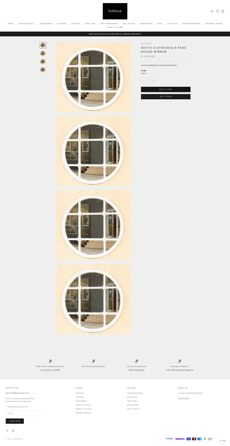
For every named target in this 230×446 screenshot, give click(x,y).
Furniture (90, 24)
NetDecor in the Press (84, 409)
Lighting (75, 24)
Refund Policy (132, 401)
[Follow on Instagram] (13, 430)
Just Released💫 (26, 24)
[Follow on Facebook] (7, 430)
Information (80, 397)
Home (10, 24)
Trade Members (81, 401)
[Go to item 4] (43, 70)
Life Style (172, 24)
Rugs (159, 24)
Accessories (46, 24)
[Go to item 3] (43, 62)
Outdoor (61, 24)
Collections (80, 393)
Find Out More (183, 398)
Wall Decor (129, 24)
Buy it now (166, 96)
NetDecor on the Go (83, 405)
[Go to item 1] (43, 45)
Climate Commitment (135, 393)
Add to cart (165, 89)
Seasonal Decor (213, 24)
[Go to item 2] (43, 53)
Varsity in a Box (115, 27)
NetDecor (146, 43)
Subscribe (14, 421)
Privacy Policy (132, 397)
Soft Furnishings (109, 24)
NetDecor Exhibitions (83, 413)
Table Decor (146, 24)
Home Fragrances (191, 24)
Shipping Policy (133, 405)
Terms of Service (133, 409)
